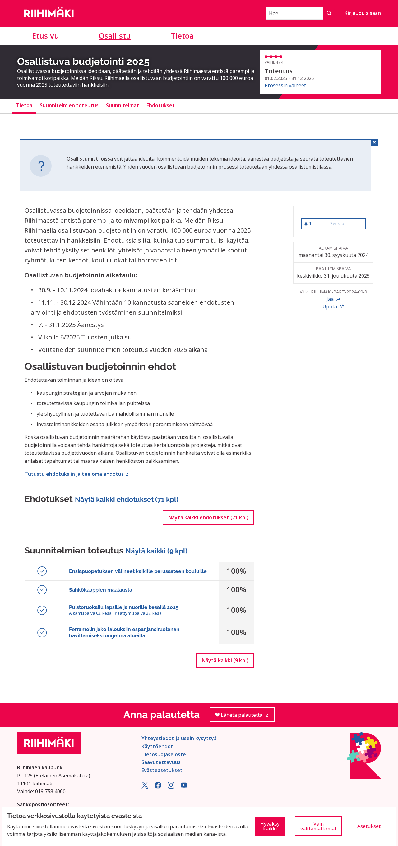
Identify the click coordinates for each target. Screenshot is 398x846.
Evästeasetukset (162, 770)
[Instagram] (171, 786)
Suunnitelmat (122, 105)
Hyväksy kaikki (270, 826)
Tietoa (182, 35)
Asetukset (369, 826)
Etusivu (45, 35)
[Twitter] (144, 786)
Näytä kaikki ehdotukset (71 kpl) (126, 499)
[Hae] (329, 13)
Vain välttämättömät (318, 826)
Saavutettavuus (161, 762)
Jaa (330, 299)
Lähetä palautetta (247, 717)
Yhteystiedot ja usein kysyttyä (179, 738)
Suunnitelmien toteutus (69, 105)
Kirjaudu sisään (363, 13)
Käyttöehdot (157, 746)
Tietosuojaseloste (163, 754)
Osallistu (115, 35)
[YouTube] (184, 786)
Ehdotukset (160, 105)
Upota (330, 306)
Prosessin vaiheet (285, 85)
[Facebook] (158, 786)
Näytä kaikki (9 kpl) (156, 551)
